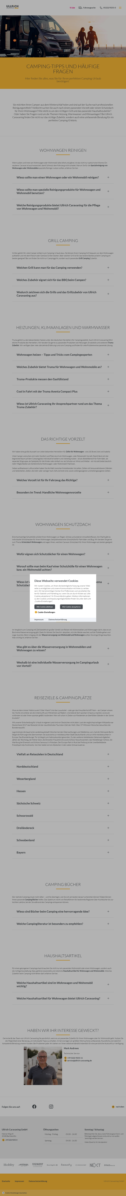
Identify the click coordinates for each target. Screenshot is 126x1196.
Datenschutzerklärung (58, 619)
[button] (44, 606)
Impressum (39, 619)
